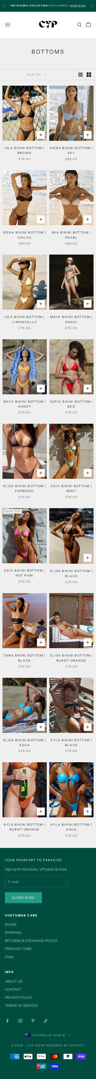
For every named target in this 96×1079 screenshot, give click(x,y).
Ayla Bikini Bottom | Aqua (71, 827)
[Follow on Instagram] (20, 1020)
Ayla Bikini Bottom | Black (71, 742)
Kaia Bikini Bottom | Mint (71, 488)
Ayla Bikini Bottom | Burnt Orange (24, 827)
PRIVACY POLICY (18, 997)
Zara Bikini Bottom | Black (25, 658)
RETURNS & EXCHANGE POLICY (31, 940)
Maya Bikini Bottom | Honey (24, 404)
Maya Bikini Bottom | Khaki (71, 319)
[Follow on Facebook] (7, 1020)
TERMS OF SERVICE (21, 1005)
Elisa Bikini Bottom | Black (71, 573)
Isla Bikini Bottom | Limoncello (24, 319)
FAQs (9, 957)
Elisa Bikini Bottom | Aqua (24, 742)
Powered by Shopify (65, 1045)
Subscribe (23, 898)
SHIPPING (13, 932)
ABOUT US (13, 981)
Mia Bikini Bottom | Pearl (71, 235)
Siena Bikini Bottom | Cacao (24, 235)
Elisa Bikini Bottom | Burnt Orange (71, 658)
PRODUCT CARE (18, 949)
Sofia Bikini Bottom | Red (71, 404)
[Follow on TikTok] (45, 1020)
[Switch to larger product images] (80, 75)
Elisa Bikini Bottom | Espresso (24, 488)
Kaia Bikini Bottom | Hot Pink (24, 573)
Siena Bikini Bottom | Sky (71, 150)
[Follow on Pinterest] (33, 1020)
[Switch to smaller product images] (89, 75)
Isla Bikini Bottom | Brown (24, 150)
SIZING (10, 924)
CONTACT (13, 989)
